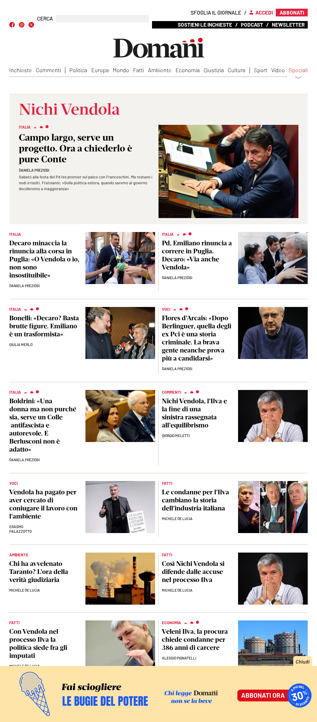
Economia (188, 70)
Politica (78, 70)
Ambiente (160, 70)
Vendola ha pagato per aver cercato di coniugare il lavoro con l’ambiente (43, 504)
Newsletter (288, 24)
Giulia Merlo (21, 344)
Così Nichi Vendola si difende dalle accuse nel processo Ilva (193, 572)
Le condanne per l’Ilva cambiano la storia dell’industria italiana (195, 500)
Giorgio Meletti (176, 435)
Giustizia (214, 70)
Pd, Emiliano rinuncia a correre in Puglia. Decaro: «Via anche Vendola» (197, 255)
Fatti (138, 70)
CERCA (45, 18)
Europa (100, 70)
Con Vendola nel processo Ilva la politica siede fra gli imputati (38, 643)
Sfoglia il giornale (216, 12)
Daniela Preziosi (34, 170)
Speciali (298, 70)
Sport (260, 70)
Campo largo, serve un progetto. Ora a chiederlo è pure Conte (75, 148)
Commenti (48, 70)
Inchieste (20, 70)
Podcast (252, 24)
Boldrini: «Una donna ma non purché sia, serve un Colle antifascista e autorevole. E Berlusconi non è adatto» (42, 425)
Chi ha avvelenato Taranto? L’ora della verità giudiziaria (38, 572)
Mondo (121, 70)
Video (278, 70)
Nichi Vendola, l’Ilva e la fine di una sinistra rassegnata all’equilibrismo (194, 413)
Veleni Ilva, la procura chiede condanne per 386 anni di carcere (195, 639)
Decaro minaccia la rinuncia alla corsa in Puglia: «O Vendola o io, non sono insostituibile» (44, 259)
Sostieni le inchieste (205, 24)
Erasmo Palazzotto (20, 528)
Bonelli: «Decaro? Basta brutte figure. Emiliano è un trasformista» (44, 326)
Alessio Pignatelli (179, 658)
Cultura (236, 70)
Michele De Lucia (177, 518)
